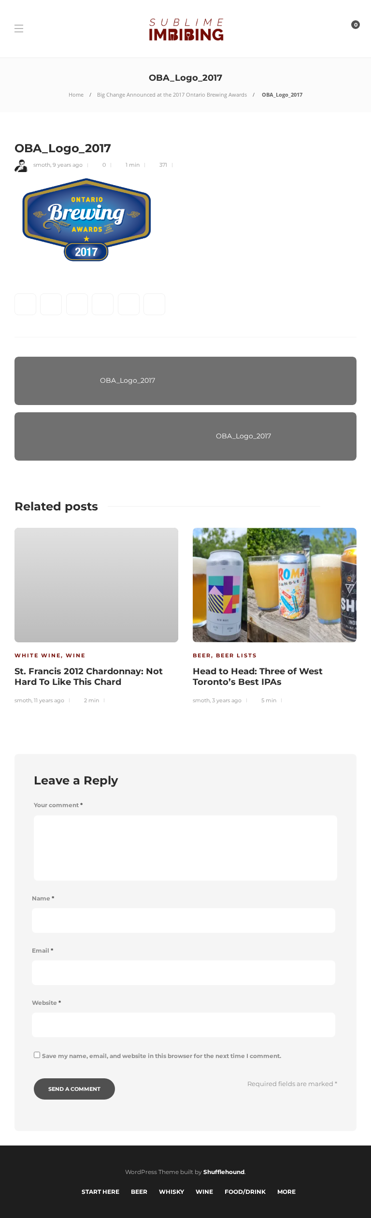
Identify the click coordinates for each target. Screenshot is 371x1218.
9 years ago (68, 164)
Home (76, 94)
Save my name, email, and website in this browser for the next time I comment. (161, 1055)
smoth (41, 164)
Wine (76, 655)
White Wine (37, 655)
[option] (96, 614)
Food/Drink (245, 1191)
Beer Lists (236, 655)
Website (46, 1002)
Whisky (171, 1191)
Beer (202, 655)
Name (43, 898)
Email (42, 950)
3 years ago (227, 700)
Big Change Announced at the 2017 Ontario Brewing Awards (172, 94)
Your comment (58, 805)
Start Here (100, 1191)
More (286, 1191)
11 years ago (49, 700)
